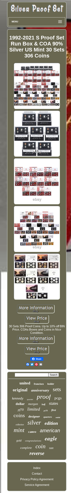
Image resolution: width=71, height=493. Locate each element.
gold (18, 440)
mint (19, 430)
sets (57, 389)
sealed (58, 417)
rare (51, 448)
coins (19, 415)
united (24, 383)
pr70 (46, 410)
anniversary (40, 390)
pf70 (21, 410)
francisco (39, 384)
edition (51, 423)
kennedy (17, 398)
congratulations (33, 440)
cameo (32, 432)
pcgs (58, 398)
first (53, 410)
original (20, 389)
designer (34, 416)
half (43, 404)
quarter (30, 399)
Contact (37, 473)
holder (50, 384)
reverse (36, 453)
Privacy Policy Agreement (36, 479)
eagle (51, 438)
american (50, 430)
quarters (48, 417)
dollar (20, 404)
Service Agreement (37, 484)
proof (44, 396)
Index (36, 468)
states (53, 403)
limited (33, 409)
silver (34, 422)
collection (20, 424)
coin (41, 446)
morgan (33, 404)
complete (26, 448)
